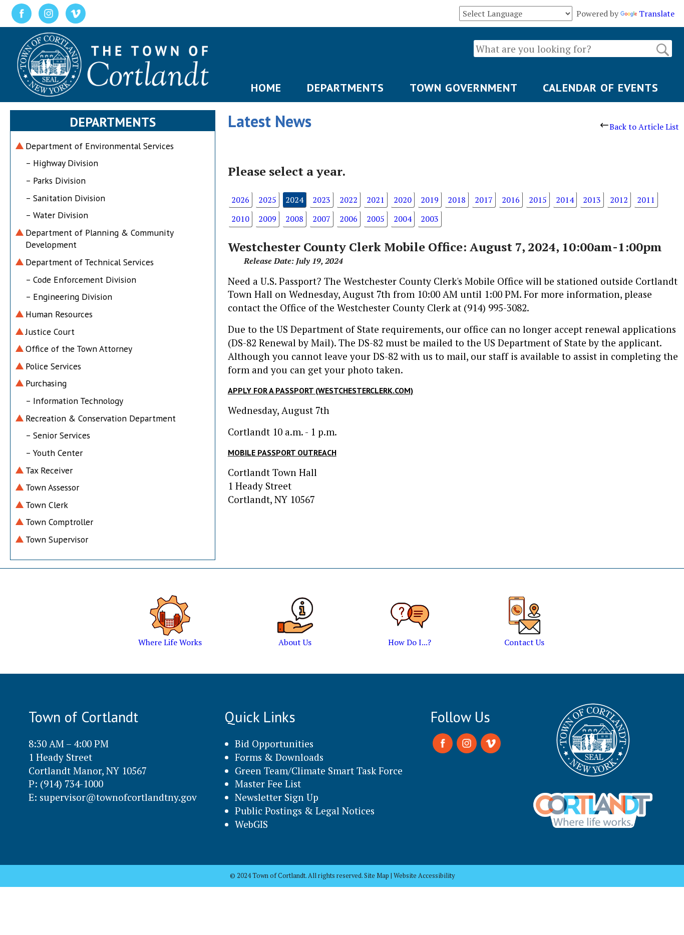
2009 (267, 218)
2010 (240, 218)
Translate (656, 13)
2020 (403, 199)
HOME (266, 88)
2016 (511, 199)
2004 (403, 218)
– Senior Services (58, 435)
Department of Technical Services (90, 262)
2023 (321, 199)
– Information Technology (74, 400)
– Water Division (57, 215)
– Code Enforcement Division (81, 279)
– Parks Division (56, 180)
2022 (348, 199)
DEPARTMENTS (345, 88)
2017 (484, 199)
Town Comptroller (59, 522)
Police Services (53, 366)
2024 (294, 199)
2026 (240, 199)
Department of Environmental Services (100, 146)
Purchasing (46, 383)
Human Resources (59, 314)
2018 (457, 199)
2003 (430, 218)
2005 (376, 218)
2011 (646, 199)
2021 (376, 199)
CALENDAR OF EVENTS (600, 88)
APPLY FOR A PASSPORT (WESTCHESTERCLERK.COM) (320, 390)
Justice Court (50, 331)
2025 (267, 199)
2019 (430, 199)
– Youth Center (54, 452)
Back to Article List (644, 126)
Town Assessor (52, 487)
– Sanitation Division (65, 198)
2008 (294, 218)
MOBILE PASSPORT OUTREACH (282, 452)
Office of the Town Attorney (79, 348)
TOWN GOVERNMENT (464, 88)
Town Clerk (47, 505)
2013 (592, 199)
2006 (348, 218)
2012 (619, 199)
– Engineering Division (69, 296)
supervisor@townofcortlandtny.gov (118, 797)
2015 (538, 199)
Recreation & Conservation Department (101, 418)
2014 (565, 199)
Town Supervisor (57, 539)
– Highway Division (62, 163)
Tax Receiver (49, 470)
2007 (321, 218)
